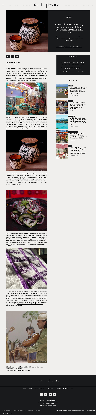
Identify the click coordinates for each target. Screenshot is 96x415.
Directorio (5, 413)
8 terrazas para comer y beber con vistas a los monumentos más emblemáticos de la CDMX (72, 63)
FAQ (11, 413)
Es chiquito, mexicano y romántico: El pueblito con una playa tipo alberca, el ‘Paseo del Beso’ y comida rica (78, 121)
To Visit (16, 5)
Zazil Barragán (75, 95)
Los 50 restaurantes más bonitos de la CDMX (72, 71)
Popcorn (75, 5)
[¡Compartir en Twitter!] (17, 56)
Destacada (71, 116)
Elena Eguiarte (75, 155)
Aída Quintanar (75, 110)
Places (69, 17)
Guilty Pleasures (26, 5)
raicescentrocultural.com (21, 370)
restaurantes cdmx (77, 46)
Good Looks (67, 5)
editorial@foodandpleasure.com (48, 405)
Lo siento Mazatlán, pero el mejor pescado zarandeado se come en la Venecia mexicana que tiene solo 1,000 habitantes (78, 90)
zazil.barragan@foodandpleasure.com (48, 402)
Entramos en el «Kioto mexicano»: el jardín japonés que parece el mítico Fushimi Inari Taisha (78, 136)
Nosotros (30, 410)
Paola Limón (74, 140)
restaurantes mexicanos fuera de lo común (30, 304)
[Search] (93, 5)
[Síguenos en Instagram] (45, 394)
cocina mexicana (60, 46)
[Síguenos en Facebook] (41, 394)
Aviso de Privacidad (7, 410)
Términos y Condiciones (20, 410)
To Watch (82, 5)
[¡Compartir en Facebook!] (8, 56)
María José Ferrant (14, 62)
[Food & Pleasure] (46, 5)
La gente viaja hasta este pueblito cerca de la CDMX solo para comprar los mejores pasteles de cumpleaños (78, 105)
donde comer (68, 46)
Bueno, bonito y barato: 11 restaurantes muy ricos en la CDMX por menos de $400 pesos (72, 67)
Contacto (38, 410)
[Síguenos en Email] (50, 394)
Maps (87, 5)
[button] (3, 5)
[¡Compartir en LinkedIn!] (12, 56)
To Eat (9, 5)
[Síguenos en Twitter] (54, 394)
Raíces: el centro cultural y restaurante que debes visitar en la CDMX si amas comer (69, 28)
